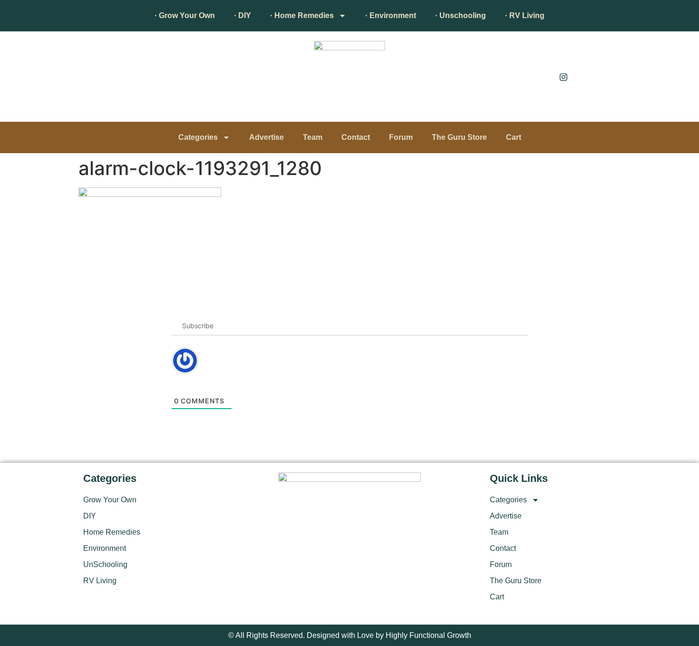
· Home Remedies (302, 15)
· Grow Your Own (185, 15)
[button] (95, 78)
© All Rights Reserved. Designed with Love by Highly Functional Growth (349, 635)
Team (312, 137)
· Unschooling (460, 15)
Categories (198, 137)
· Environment (390, 15)
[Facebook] (542, 76)
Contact (355, 137)
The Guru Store (459, 137)
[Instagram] (563, 76)
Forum (401, 137)
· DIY (242, 15)
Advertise (266, 137)
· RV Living (524, 15)
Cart (513, 137)
